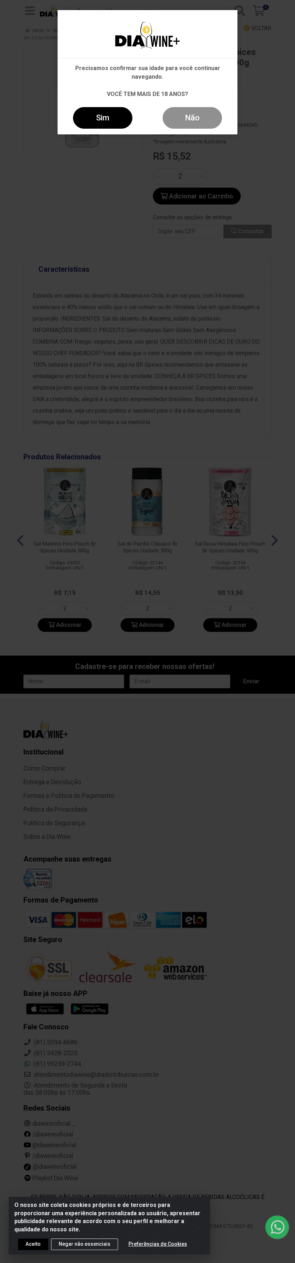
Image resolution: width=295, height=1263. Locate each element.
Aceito (33, 1244)
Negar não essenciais (84, 1244)
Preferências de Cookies (157, 1244)
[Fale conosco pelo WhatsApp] (277, 1227)
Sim (102, 117)
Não (192, 117)
